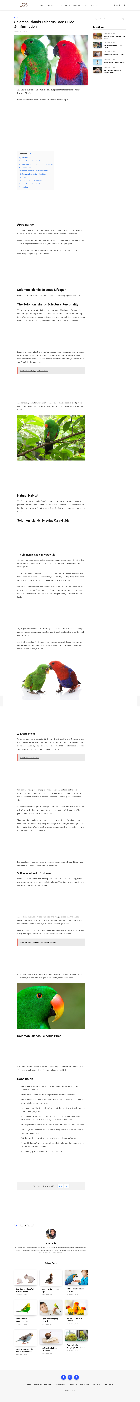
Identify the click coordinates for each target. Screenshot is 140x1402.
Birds (16, 17)
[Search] (124, 5)
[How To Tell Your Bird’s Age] (51, 1278)
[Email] (7, 110)
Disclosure (96, 1384)
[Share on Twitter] (7, 100)
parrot (31, 501)
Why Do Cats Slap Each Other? (114, 54)
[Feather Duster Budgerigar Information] (76, 1335)
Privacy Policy (61, 1384)
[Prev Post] (1, 701)
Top (70, 1396)
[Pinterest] (7, 105)
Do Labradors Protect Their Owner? (113, 46)
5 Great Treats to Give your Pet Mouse (114, 37)
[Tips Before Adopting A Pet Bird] (51, 1307)
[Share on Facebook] (7, 95)
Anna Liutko (51, 1243)
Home (29, 1384)
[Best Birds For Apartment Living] (25, 1307)
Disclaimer (109, 1384)
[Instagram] (70, 1377)
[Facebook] (63, 1377)
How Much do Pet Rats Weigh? (114, 62)
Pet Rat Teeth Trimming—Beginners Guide (112, 72)
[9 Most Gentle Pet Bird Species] (76, 1277)
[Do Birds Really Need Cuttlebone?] (51, 1337)
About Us (73, 1384)
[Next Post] (138, 701)
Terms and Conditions (43, 1384)
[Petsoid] (24, 5)
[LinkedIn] (28, 1225)
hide (30, 154)
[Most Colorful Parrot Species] (76, 1307)
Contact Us (84, 1384)
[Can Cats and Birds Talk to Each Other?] (25, 1277)
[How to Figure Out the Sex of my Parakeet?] (25, 1338)
